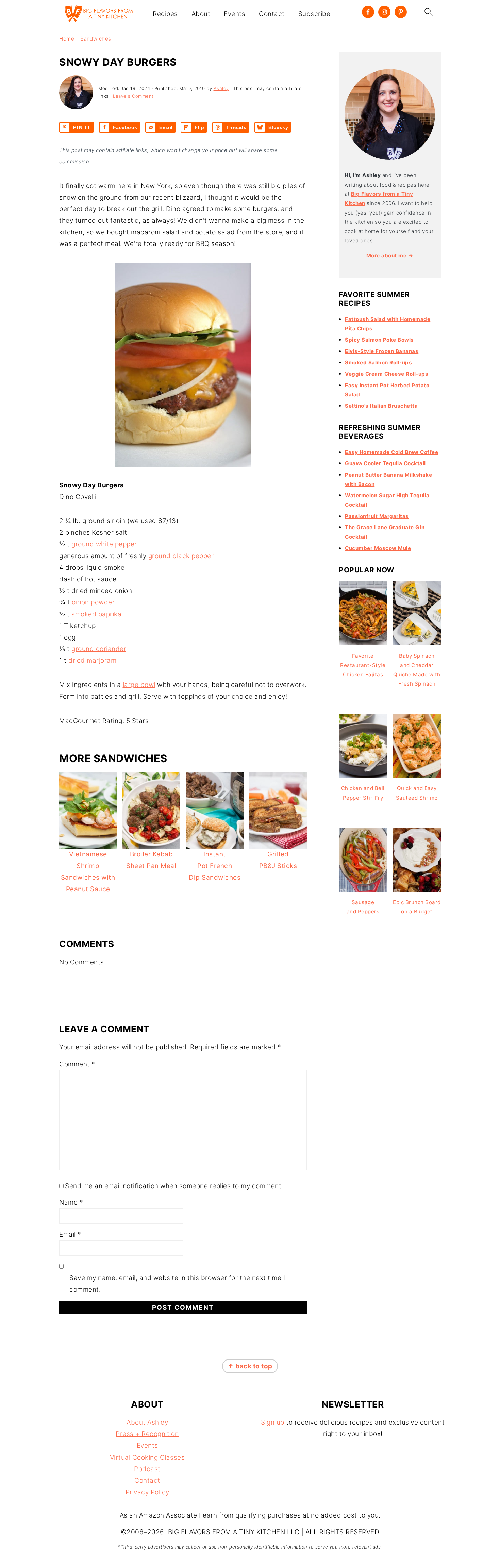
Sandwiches (95, 38)
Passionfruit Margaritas (377, 516)
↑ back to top (250, 1366)
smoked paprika (96, 614)
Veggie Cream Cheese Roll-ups (386, 374)
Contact (272, 14)
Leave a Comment (133, 96)
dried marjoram (92, 660)
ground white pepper (104, 544)
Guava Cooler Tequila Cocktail (385, 463)
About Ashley (147, 1422)
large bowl (139, 685)
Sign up (272, 1422)
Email (70, 1234)
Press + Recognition (147, 1434)
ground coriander (98, 649)
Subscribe (314, 14)
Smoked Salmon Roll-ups (378, 362)
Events (234, 14)
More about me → (390, 255)
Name (71, 1202)
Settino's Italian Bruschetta (381, 406)
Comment (77, 1064)
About (201, 14)
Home (66, 38)
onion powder (93, 602)
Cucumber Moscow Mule (378, 548)
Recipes (165, 14)
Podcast (147, 1469)
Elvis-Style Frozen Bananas (381, 351)
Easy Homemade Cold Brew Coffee (391, 452)
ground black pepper (181, 556)
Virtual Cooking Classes (147, 1457)
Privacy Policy (147, 1492)
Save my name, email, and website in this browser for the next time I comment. (177, 1283)
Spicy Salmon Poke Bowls (379, 339)
